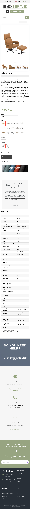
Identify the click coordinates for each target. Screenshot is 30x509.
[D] (3, 133)
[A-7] (8, 128)
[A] (3, 123)
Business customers (7, 493)
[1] (27, 462)
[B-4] (22, 128)
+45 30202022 (15, 410)
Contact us (8, 1)
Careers (19, 478)
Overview (19, 473)
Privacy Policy (20, 496)
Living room (8, 22)
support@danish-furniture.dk (15, 430)
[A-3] (17, 123)
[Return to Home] (2, 22)
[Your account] (7, 11)
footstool (3, 142)
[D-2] (13, 133)
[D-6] (3, 137)
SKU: (2, 104)
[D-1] (8, 133)
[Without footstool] (3, 146)
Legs (2, 120)
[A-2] (13, 123)
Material (3, 114)
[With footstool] (8, 146)
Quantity (3, 152)
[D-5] (22, 133)
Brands (18, 481)
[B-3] (17, 128)
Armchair (15, 22)
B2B (3, 491)
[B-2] (13, 128)
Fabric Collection (21, 476)
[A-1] (8, 123)
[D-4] (17, 133)
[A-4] (22, 123)
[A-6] (3, 128)
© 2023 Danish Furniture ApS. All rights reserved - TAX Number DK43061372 (15, 506)
